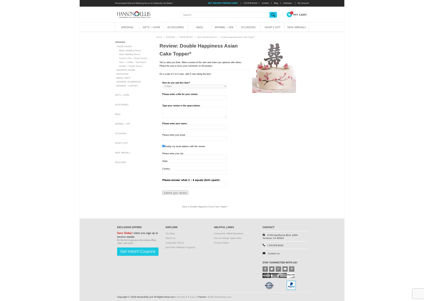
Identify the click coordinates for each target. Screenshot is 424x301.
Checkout (287, 3)
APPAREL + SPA (224, 27)
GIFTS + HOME (151, 27)
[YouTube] (285, 269)
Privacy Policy (221, 242)
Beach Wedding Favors (130, 50)
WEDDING (127, 27)
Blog (276, 3)
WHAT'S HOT (272, 27)
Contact (265, 3)
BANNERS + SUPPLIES (127, 85)
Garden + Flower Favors (130, 66)
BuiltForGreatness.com (220, 296)
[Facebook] (265, 269)
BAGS (199, 27)
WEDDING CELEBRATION (128, 81)
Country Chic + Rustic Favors (133, 58)
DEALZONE (120, 162)
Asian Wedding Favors (207, 37)
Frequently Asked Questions (228, 233)
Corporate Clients (175, 242)
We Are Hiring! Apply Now (227, 238)
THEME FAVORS (186, 37)
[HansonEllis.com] (147, 14)
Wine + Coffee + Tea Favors (132, 62)
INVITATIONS (122, 74)
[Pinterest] (291, 269)
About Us (170, 238)
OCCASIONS (248, 27)
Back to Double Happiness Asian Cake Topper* (204, 206)
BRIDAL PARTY (123, 78)
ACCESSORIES (175, 27)
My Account (303, 3)
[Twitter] (271, 269)
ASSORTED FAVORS (125, 70)
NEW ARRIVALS (296, 27)
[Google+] (278, 269)
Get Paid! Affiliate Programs (180, 247)
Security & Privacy (186, 296)
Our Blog (170, 233)
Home (159, 37)
